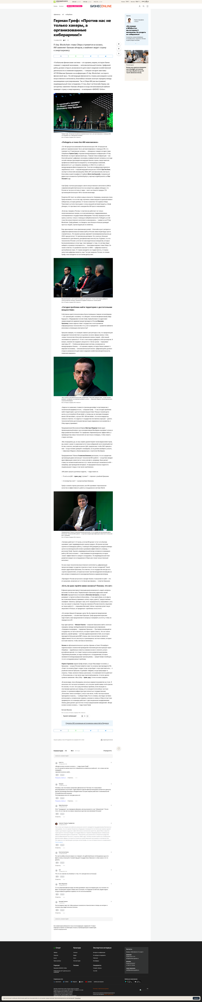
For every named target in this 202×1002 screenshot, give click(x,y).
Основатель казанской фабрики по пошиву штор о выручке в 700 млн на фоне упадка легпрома (144, 39)
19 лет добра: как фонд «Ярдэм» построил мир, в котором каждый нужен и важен (129, 70)
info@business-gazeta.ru (132, 958)
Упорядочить (107, 751)
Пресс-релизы (57, 960)
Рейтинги (95, 958)
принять (196, 998)
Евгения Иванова (67, 710)
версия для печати (108, 739)
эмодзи (62, 775)
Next (146, 43)
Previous (127, 43)
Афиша (55, 952)
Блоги (55, 958)
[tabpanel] (131, 61)
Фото (74, 958)
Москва (133, 1)
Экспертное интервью (102, 948)
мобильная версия (99, 981)
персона (128, 15)
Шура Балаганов (63, 805)
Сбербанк (69, 14)
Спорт (58, 948)
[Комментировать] (119, 44)
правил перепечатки (108, 994)
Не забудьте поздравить (99, 955)
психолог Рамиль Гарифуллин (66, 823)
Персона (56, 955)
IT (63, 14)
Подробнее (78, 998)
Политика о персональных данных (101, 988)
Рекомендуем (125, 65)
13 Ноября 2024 (58, 40)
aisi (60, 869)
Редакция (57, 965)
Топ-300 (95, 970)
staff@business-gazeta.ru (132, 970)
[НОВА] (74, 6)
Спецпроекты (97, 965)
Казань (123, 1)
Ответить (70, 778)
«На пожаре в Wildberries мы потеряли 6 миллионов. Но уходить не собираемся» (144, 30)
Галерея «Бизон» (97, 968)
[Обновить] (119, 748)
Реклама (76, 965)
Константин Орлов (64, 852)
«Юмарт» (145, 21)
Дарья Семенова (126, 20)
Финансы (57, 14)
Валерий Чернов (63, 901)
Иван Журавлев (63, 883)
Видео (75, 955)
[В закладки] (119, 49)
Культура (77, 948)
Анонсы (75, 952)
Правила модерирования (60, 929)
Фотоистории (76, 960)
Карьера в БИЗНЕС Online (60, 968)
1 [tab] (135, 43)
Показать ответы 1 (60, 777)
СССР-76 (61, 762)
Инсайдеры (96, 960)
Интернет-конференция (99, 952)
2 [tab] (136, 43)
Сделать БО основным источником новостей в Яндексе (87, 723)
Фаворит (61, 783)
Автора (77, 751)
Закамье (61, 6)
